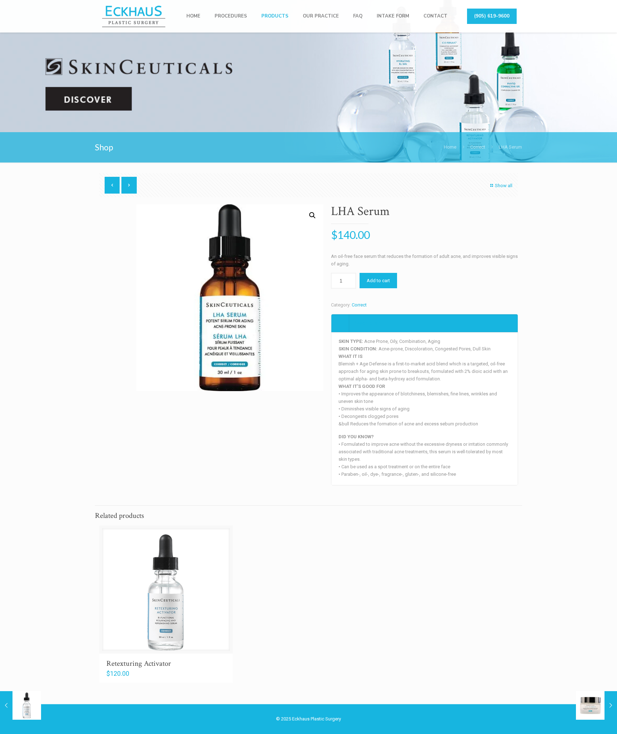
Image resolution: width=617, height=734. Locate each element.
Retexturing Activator (138, 663)
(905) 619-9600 (492, 16)
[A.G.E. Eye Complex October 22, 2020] (596, 705)
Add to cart (378, 280)
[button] (312, 215)
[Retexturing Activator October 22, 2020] (20, 705)
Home (450, 147)
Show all (503, 185)
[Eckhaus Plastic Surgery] (133, 16)
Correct (477, 147)
